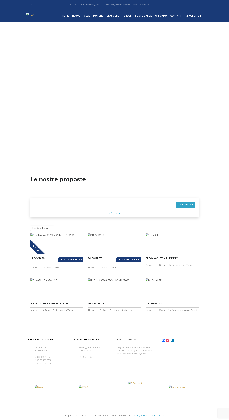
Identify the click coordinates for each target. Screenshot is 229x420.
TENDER (127, 15)
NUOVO (76, 15)
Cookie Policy (157, 415)
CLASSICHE (113, 15)
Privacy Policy (140, 415)
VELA (87, 15)
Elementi (187, 204)
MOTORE (98, 15)
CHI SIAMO (161, 15)
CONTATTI (176, 15)
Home (65, 15)
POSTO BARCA (143, 15)
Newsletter (193, 15)
